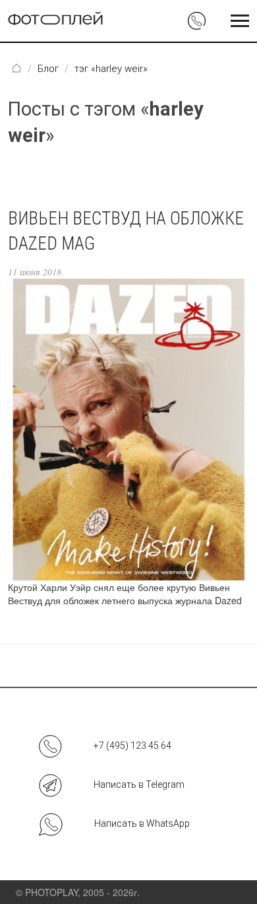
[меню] (240, 21)
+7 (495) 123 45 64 (132, 745)
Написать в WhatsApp (142, 823)
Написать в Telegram (139, 784)
